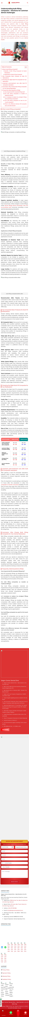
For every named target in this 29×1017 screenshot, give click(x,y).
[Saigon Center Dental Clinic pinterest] (5, 958)
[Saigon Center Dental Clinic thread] (25, 947)
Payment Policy (6, 973)
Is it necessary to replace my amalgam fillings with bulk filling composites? (16, 97)
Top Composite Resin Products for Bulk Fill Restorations (15, 77)
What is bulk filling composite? (10, 69)
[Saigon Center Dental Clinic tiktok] (22, 947)
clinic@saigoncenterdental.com (15, 910)
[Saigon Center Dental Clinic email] (2, 947)
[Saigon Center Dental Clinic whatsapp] (5, 947)
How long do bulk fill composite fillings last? (15, 91)
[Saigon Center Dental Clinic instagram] (12, 947)
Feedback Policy (6, 979)
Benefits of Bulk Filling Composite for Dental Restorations (16, 71)
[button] (2, 2)
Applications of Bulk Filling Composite (13, 74)
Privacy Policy (5, 970)
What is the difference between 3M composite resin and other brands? (16, 104)
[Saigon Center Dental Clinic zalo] (9, 947)
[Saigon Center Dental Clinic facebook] (19, 947)
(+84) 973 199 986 (12, 908)
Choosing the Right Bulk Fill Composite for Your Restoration (15, 80)
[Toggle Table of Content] (25, 67)
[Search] (27, 2)
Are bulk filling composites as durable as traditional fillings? (16, 94)
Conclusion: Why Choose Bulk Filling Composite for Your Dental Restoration (15, 87)
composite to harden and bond (10, 484)
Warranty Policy (6, 976)
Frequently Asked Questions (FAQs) (11, 90)
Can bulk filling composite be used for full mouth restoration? (16, 101)
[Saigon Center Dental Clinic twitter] (2, 958)
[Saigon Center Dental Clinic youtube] (15, 947)
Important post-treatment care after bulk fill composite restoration (15, 84)
